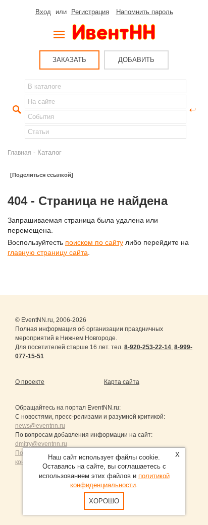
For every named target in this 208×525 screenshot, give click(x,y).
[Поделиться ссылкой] (41, 175)
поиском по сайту (94, 242)
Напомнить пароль (144, 12)
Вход (43, 12)
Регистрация (90, 12)
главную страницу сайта (48, 252)
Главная (19, 152)
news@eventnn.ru (40, 425)
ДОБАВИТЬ (136, 59)
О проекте (29, 381)
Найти (15, 110)
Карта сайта (121, 381)
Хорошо (104, 501)
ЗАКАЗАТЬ (69, 59)
